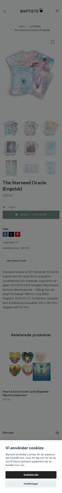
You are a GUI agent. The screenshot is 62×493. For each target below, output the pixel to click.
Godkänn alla (31, 474)
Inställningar (31, 483)
